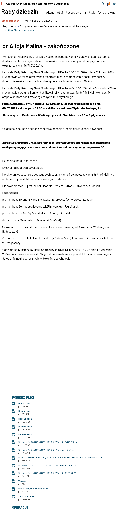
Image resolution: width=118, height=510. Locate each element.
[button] (102, 4)
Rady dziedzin (19, 11)
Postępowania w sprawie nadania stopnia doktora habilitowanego (54, 26)
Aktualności (54, 12)
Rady (91, 12)
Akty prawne (107, 12)
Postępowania (75, 12)
